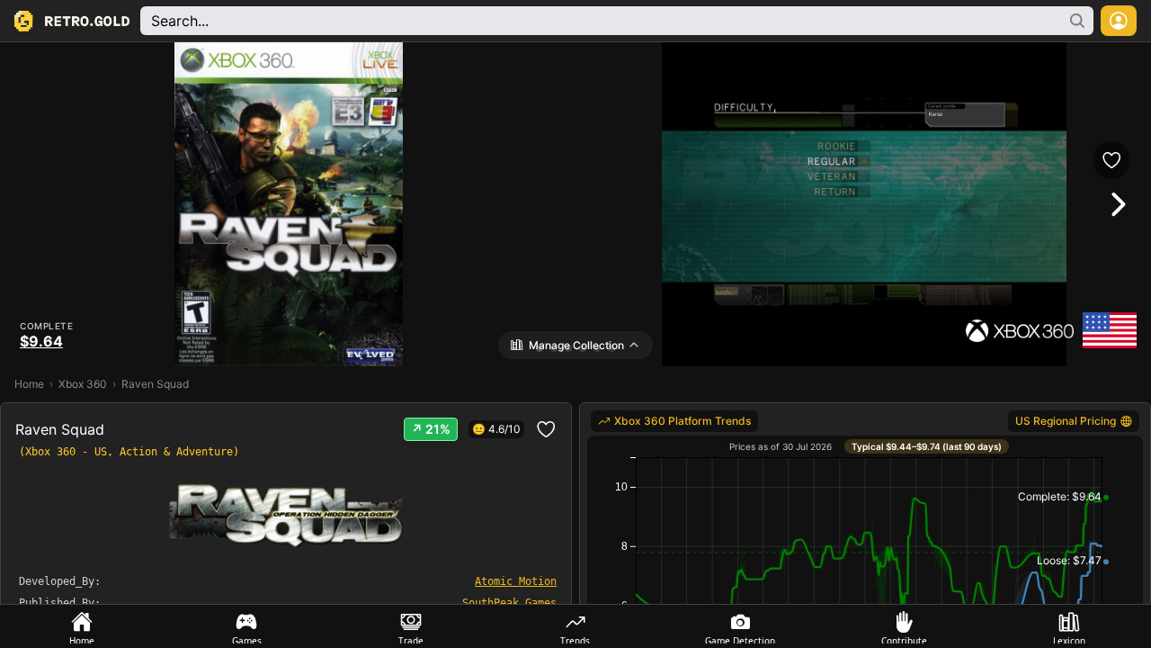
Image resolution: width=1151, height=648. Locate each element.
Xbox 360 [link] (82, 384)
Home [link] (29, 384)
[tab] (82, 626)
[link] (674, 421)
